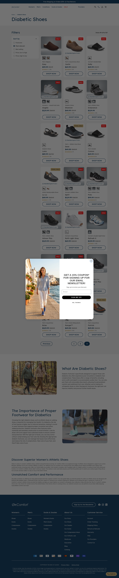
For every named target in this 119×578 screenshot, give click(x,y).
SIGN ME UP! (76, 297)
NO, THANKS (76, 302)
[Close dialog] (91, 261)
